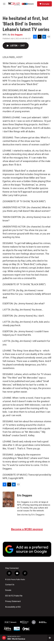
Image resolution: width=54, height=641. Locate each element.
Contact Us (9, 585)
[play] (4, 637)
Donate (45, 4)
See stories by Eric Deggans (30, 514)
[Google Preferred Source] (27, 549)
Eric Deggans (17, 34)
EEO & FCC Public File (13, 596)
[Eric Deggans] (8, 499)
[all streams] (50, 638)
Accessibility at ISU (13, 607)
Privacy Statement (13, 601)
